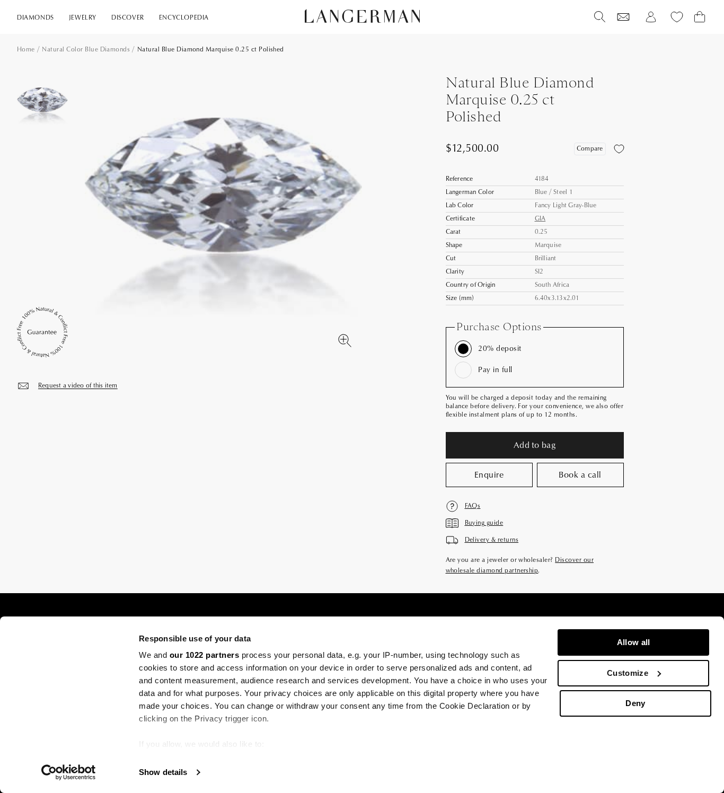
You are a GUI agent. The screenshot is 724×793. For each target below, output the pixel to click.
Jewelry (82, 18)
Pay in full (495, 370)
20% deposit (499, 349)
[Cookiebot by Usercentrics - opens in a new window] (68, 772)
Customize (627, 672)
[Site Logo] (362, 16)
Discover (127, 18)
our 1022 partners (205, 654)
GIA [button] (540, 219)
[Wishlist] (623, 17)
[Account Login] (650, 17)
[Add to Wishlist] (619, 149)
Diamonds (35, 18)
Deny (635, 703)
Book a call (580, 475)
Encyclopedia (184, 18)
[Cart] (699, 17)
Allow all (633, 642)
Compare (590, 149)
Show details (163, 772)
